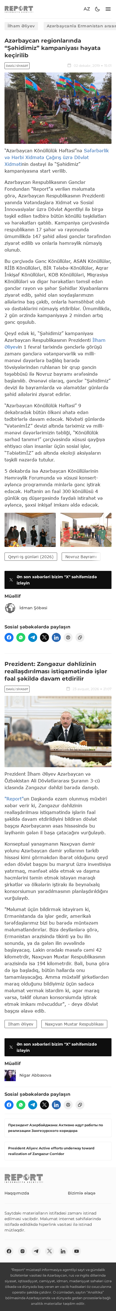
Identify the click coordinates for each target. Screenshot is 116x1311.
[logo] (19, 9)
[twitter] (44, 637)
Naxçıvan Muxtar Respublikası (74, 1024)
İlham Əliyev (21, 25)
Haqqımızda (17, 1193)
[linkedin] (56, 637)
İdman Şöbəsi (33, 607)
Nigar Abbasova (35, 1075)
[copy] (79, 637)
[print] (68, 637)
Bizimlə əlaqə (81, 1193)
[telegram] (32, 637)
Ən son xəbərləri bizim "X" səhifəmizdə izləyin (57, 580)
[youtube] (76, 1251)
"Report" (14, 798)
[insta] (22, 1251)
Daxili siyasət (17, 66)
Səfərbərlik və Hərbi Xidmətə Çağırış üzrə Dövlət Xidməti (57, 157)
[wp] (20, 637)
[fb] (9, 637)
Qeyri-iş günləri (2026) (30, 556)
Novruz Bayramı (81, 556)
